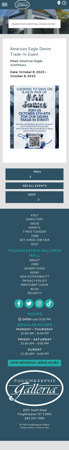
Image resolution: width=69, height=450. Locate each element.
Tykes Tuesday (35, 231)
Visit (35, 215)
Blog (35, 289)
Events (34, 227)
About (34, 260)
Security (34, 293)
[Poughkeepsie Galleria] (34, 388)
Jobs (34, 236)
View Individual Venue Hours (34, 362)
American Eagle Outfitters (26, 63)
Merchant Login (34, 284)
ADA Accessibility (34, 276)
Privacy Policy (34, 280)
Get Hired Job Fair (34, 240)
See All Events (34, 186)
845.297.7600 (35, 418)
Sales (34, 223)
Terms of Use (42, 427)
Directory (34, 219)
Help (34, 244)
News (34, 272)
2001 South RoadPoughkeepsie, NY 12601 (34, 412)
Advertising (34, 268)
